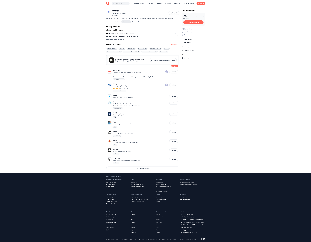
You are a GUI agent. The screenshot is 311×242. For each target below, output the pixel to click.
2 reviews (125, 75)
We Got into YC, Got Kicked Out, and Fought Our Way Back (192, 222)
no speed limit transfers (149, 51)
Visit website (174, 13)
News (159, 3)
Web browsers (136, 105)
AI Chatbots (134, 182)
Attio (132, 219)
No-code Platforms (111, 224)
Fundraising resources (161, 199)
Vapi (132, 224)
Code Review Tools (111, 222)
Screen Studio (159, 217)
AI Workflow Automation (162, 191)
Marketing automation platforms (188, 184)
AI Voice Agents (184, 197)
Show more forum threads (114, 39)
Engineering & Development (114, 179)
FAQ (138, 239)
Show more (163, 51)
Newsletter (125, 239)
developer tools (155, 48)
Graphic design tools (111, 201)
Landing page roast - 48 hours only (190, 230)
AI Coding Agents (110, 184)
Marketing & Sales (185, 179)
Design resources (110, 199)
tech (122, 48)
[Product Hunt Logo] (107, 3)
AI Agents (183, 194)
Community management (137, 201)
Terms (142, 239)
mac (166, 48)
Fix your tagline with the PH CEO (189, 232)
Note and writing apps (161, 184)
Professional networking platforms (140, 199)
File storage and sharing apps (131, 77)
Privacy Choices (160, 239)
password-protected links (131, 51)
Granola (133, 227)
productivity (111, 48)
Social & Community (136, 194)
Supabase (133, 232)
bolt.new (158, 219)
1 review (125, 88)
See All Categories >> (186, 199)
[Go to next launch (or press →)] (201, 16)
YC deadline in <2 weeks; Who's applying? (192, 219)
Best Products (138, 3)
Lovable (133, 214)
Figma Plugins (110, 227)
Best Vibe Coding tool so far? (188, 227)
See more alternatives (143, 168)
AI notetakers (159, 182)
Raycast (133, 230)
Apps (130, 239)
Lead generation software (187, 182)
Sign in (201, 3)
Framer (158, 224)
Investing (158, 201)
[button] (139, 22)
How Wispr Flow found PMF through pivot (192, 224)
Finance (158, 194)
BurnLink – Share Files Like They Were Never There (122, 36)
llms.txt (174, 239)
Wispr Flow (159, 222)
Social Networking (135, 197)
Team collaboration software (163, 186)
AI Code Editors (110, 186)
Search (157, 189)
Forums (167, 3)
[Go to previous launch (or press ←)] (198, 16)
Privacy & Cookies (150, 239)
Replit (157, 227)
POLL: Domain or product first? (189, 217)
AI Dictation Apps (110, 217)
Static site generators (111, 230)
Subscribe (190, 3)
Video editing (109, 197)
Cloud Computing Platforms (148, 77)
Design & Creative (111, 194)
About (134, 239)
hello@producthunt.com (190, 239)
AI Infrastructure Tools (137, 184)
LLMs (132, 179)
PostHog (133, 222)
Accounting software (161, 197)
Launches (150, 3)
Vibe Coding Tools (111, 182)
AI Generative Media (111, 203)
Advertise (177, 3)
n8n (132, 217)
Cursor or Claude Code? (187, 214)
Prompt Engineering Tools (137, 186)
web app (131, 48)
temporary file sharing (114, 51)
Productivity (118, 77)
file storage (142, 48)
